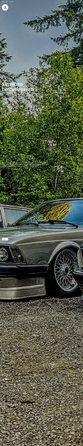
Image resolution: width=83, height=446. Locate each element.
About (7, 1)
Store (3, 1)
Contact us (11, 1)
